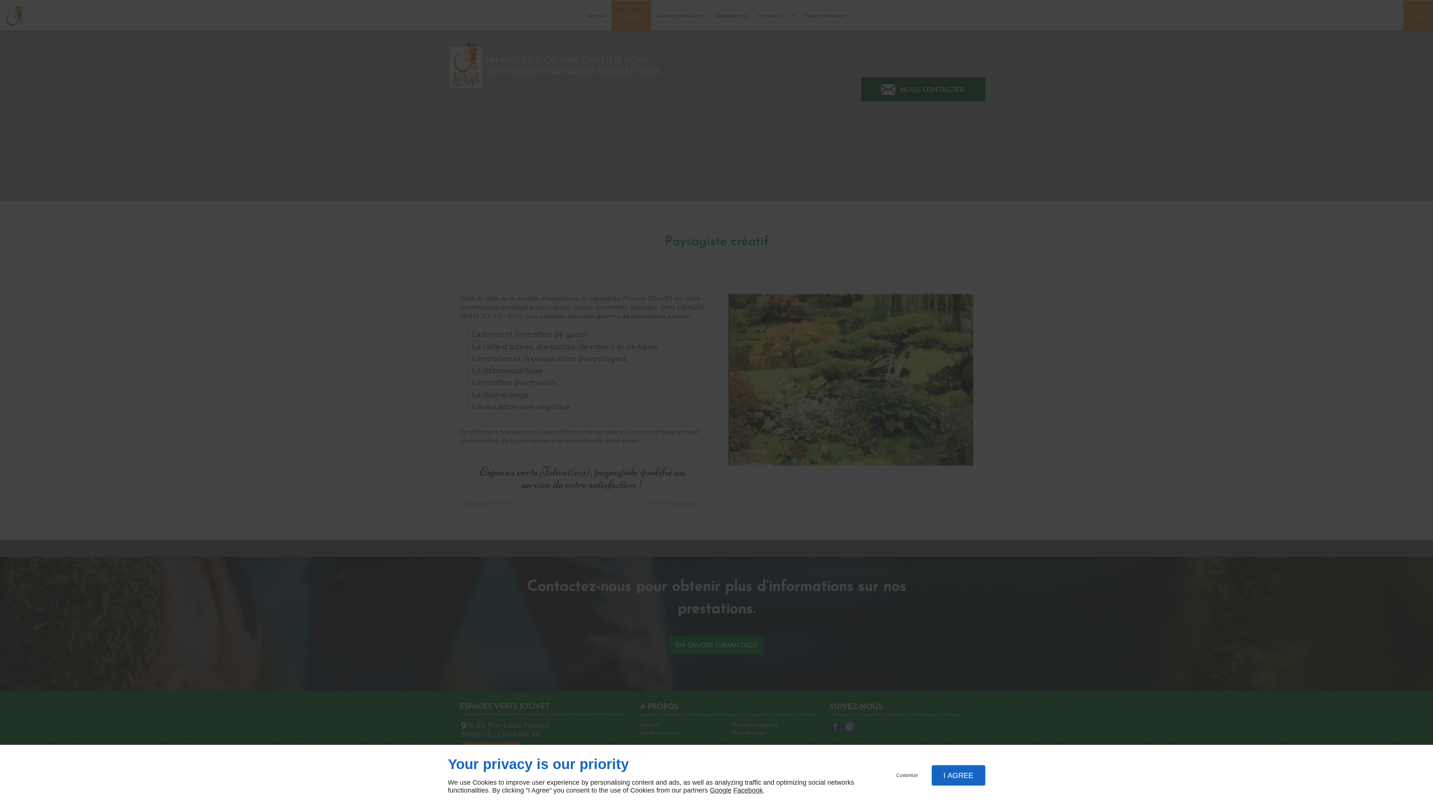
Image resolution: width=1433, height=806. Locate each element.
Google (720, 790)
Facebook (748, 790)
